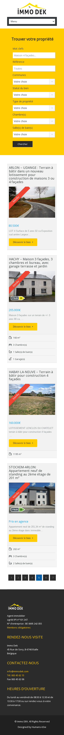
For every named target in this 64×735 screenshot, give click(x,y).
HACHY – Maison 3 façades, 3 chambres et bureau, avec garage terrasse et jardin (31, 262)
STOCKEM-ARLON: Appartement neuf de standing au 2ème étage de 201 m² (29, 472)
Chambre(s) (19, 114)
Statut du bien (21, 88)
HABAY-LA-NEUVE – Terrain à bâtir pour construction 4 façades (31, 375)
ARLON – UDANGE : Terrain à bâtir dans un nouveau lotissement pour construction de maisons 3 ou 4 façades (31, 174)
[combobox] (34, 82)
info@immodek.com (17, 671)
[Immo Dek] (32, 9)
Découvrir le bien (22, 242)
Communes (19, 75)
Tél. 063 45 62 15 (15, 675)
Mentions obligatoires (19, 627)
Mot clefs (18, 48)
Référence (18, 61)
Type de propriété (23, 101)
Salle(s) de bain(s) (23, 127)
